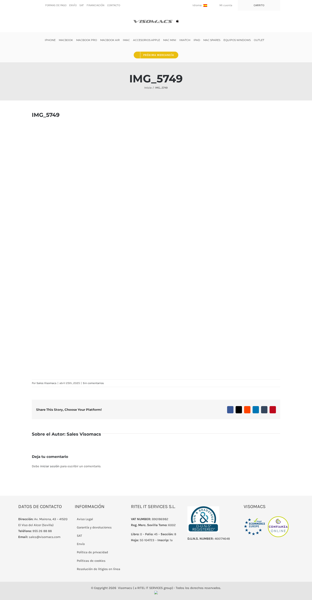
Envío (81, 544)
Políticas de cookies (91, 561)
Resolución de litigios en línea (98, 569)
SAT (79, 536)
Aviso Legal (85, 519)
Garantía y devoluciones (94, 527)
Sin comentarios (93, 383)
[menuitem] (56, 5)
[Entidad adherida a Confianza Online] (266, 519)
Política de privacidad (92, 552)
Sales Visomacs (46, 383)
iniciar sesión (50, 466)
